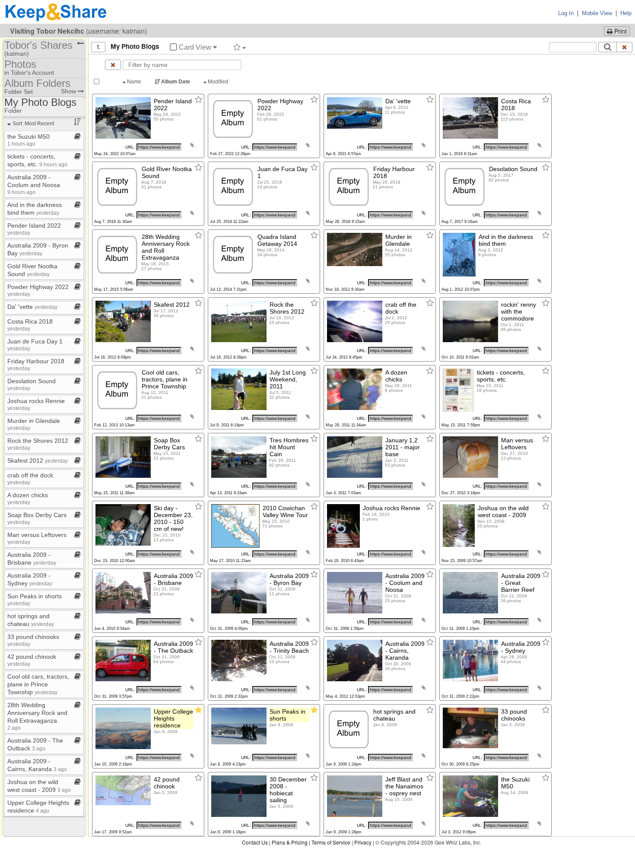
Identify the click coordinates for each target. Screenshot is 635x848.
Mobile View (597, 13)
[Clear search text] (624, 47)
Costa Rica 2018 (30, 324)
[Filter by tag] (239, 47)
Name (134, 82)
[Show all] (98, 47)
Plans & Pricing (290, 842)
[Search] (607, 47)
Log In (566, 13)
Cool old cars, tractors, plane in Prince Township (38, 684)
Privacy (362, 842)
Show (69, 91)
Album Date (175, 82)
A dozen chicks (27, 498)
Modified (217, 82)
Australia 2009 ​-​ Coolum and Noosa (33, 184)
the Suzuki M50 (28, 139)
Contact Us (255, 842)
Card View (195, 47)
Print (620, 31)
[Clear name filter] (113, 65)
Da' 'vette (32, 306)
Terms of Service (330, 842)
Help (626, 13)
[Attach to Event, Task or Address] (191, 145)
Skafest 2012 (37, 460)
